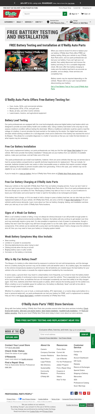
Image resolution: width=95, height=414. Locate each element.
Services (28, 22)
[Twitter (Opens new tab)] (76, 393)
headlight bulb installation (68, 311)
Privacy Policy (48, 411)
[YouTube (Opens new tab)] (84, 393)
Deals (18, 22)
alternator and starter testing (30, 311)
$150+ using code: (47, 3)
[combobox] (43, 14)
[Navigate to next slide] (80, 3)
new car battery (25, 173)
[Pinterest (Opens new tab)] (88, 393)
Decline (90, 405)
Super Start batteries (73, 200)
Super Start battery (74, 150)
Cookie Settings (72, 405)
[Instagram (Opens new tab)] (80, 393)
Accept (82, 405)
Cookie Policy (34, 411)
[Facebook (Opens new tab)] (71, 393)
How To (37, 22)
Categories (8, 22)
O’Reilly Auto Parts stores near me (70, 173)
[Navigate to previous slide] (14, 3)
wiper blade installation (50, 311)
